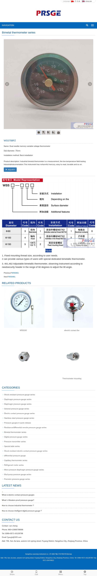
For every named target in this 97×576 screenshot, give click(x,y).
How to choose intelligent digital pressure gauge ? (22, 511)
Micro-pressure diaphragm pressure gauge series (24, 470)
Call (36, 574)
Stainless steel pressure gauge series (19, 418)
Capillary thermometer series (15, 460)
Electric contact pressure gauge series (19, 413)
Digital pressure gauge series (16, 437)
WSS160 (23, 330)
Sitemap (69, 554)
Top (84, 574)
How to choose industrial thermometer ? (18, 505)
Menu (60, 574)
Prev (7, 84)
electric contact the (71, 330)
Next (90, 84)
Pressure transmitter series (15, 442)
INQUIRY (11, 170)
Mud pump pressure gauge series (17, 474)
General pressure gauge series (16, 409)
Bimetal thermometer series (15, 432)
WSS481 (11, 277)
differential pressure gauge (15, 456)
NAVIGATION (8, 25)
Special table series (12, 446)
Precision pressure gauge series (17, 479)
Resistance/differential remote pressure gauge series (25, 427)
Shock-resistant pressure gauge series (19, 395)
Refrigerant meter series (14, 465)
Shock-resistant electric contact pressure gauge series (25, 451)
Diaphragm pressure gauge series (17, 399)
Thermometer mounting (71, 378)
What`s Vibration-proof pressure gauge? (18, 500)
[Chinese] (76, 1)
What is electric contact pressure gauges (18, 495)
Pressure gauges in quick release (17, 423)
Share (12, 574)
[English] (87, 1)
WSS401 (15, 273)
